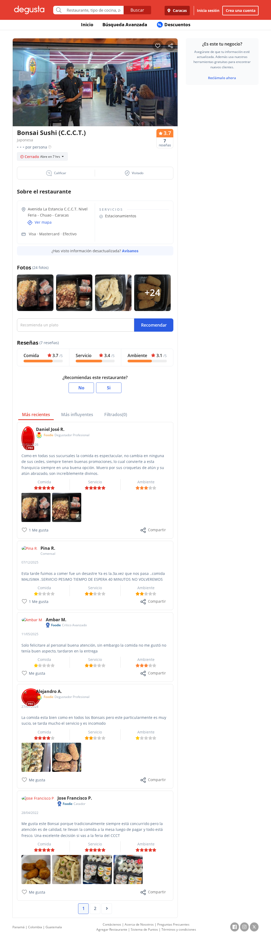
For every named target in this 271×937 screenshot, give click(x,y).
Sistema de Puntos (144, 929)
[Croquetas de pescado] (36, 868)
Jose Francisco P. (74, 798)
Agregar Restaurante (111, 929)
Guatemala (54, 927)
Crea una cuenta (240, 10)
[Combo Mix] (97, 868)
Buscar (137, 10)
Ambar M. (56, 620)
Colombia (35, 927)
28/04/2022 (29, 812)
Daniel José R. (50, 429)
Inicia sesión (208, 10)
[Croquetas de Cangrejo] (66, 756)
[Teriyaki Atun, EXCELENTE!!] (36, 506)
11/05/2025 (29, 634)
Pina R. (47, 548)
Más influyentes (77, 414)
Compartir (157, 529)
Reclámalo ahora (222, 77)
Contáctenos (112, 924)
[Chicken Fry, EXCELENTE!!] (66, 506)
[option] (95, 83)
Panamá (18, 927)
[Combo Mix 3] (128, 868)
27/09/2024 (29, 706)
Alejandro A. (49, 691)
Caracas (179, 10)
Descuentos (174, 24)
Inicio (87, 24)
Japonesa (25, 139)
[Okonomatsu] (36, 756)
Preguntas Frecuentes (173, 924)
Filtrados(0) (115, 414)
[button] (56, 173)
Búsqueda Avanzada (124, 24)
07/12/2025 (29, 562)
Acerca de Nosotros (139, 924)
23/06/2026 (29, 444)
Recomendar (154, 325)
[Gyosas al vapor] (66, 868)
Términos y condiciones (178, 929)
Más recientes (36, 414)
